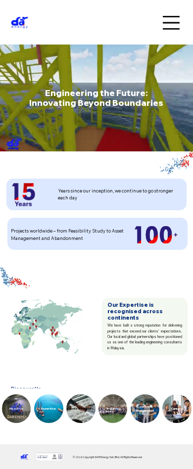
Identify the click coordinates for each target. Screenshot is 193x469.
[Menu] (172, 23)
